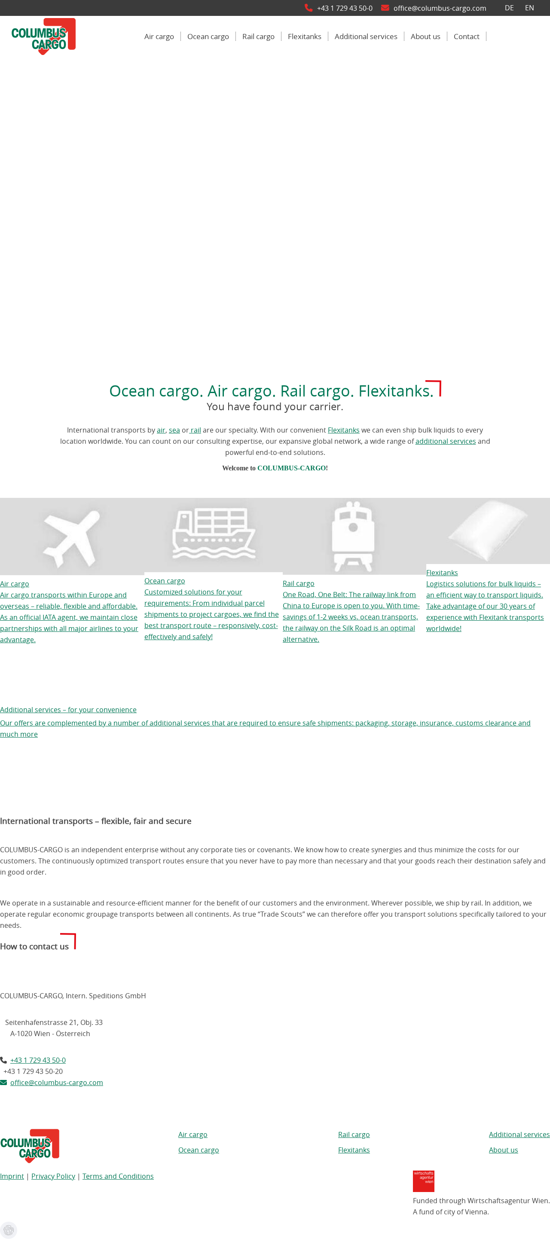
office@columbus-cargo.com (440, 8)
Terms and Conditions (118, 1176)
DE (509, 8)
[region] (275, 207)
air (161, 430)
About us (503, 1150)
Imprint (12, 1176)
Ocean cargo (198, 1150)
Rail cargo (354, 1134)
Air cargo (193, 1134)
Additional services (519, 1134)
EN (529, 8)
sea (174, 430)
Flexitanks (344, 430)
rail (195, 430)
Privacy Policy (53, 1176)
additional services (446, 441)
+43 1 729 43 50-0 (349, 8)
